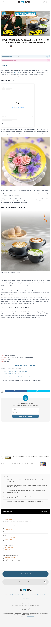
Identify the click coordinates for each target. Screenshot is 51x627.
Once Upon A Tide (7, 516)
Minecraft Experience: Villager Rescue (11, 525)
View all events (43, 511)
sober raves (17, 72)
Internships (24, 594)
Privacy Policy (25, 598)
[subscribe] (44, 582)
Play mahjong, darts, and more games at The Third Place (17, 376)
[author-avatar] (11, 46)
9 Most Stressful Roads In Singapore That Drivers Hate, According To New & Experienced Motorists (26, 491)
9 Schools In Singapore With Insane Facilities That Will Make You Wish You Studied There (25, 480)
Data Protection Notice (42, 594)
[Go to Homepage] (23, 2)
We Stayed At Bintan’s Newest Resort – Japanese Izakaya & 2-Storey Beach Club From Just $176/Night (25, 502)
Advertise (6, 594)
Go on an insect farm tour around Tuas (12, 373)
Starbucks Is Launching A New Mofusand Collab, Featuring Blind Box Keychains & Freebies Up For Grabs (27, 486)
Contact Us (17, 594)
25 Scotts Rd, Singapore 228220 (11, 550)
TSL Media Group (30, 616)
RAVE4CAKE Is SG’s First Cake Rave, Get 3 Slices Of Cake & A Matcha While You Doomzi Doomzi (25, 41)
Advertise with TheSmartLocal (25, 574)
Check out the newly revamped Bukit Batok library (15, 371)
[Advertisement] (25, 438)
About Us (12, 594)
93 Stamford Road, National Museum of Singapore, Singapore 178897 (18, 521)
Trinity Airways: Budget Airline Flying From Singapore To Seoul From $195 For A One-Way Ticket (26, 496)
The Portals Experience (8, 545)
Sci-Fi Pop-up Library (7, 535)
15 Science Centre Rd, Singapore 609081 (13, 560)
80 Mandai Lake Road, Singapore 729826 (13, 531)
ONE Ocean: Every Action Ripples (10, 555)
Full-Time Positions (32, 594)
